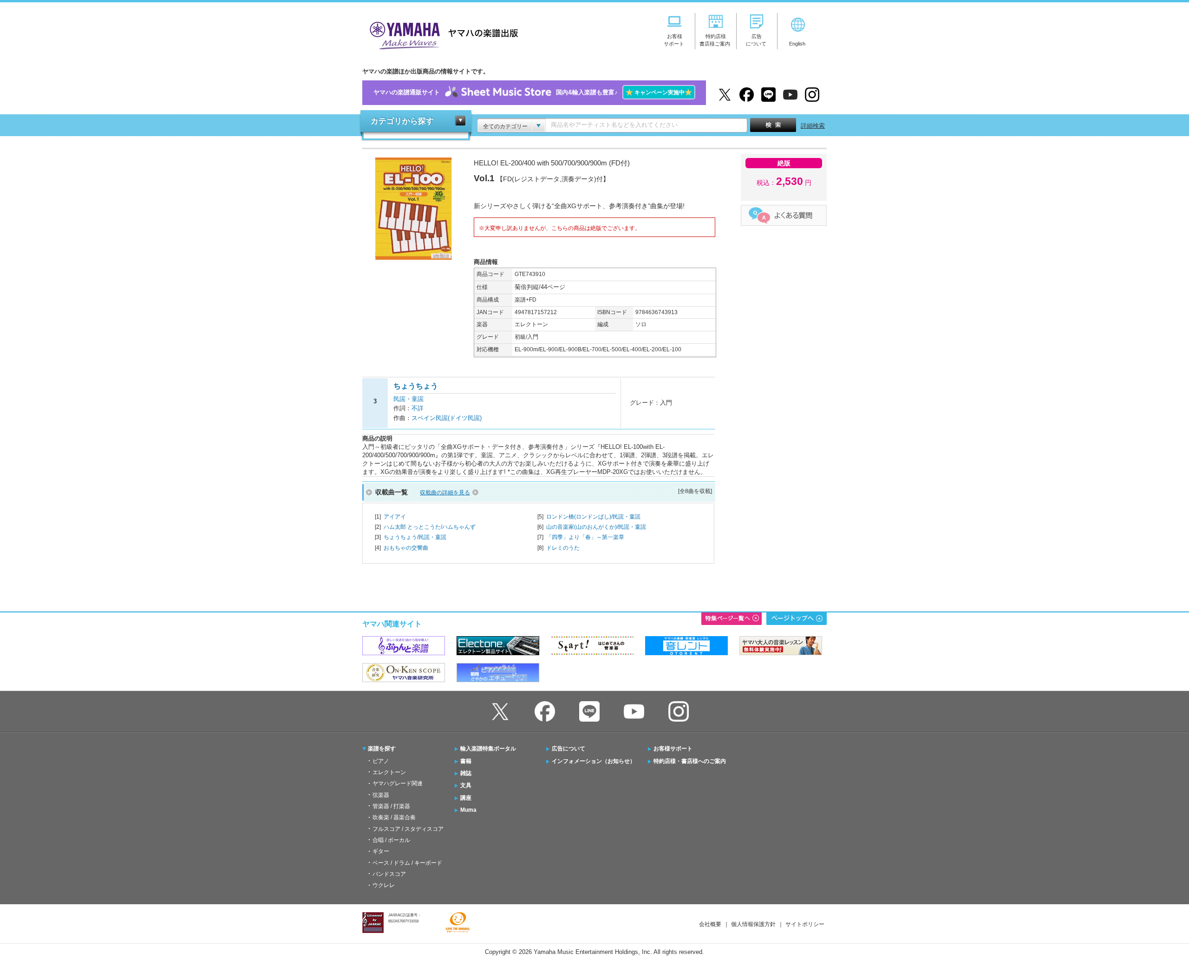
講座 (465, 798)
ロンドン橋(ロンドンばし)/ (593, 516)
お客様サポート (672, 748)
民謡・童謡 (408, 398)
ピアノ (380, 761)
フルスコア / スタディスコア (408, 829)
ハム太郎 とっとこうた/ (430, 527)
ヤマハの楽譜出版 (441, 34)
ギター (380, 851)
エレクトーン (389, 772)
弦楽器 (380, 795)
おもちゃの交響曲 (406, 548)
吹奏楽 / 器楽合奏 (394, 817)
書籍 (465, 761)
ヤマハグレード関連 (397, 783)
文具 (465, 785)
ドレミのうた (563, 548)
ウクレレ (383, 885)
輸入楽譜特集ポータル (488, 748)
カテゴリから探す (402, 121)
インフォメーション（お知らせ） (593, 761)
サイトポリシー (804, 924)
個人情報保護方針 (753, 924)
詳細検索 (813, 125)
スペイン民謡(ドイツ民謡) (447, 417)
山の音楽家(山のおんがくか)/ (596, 527)
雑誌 (465, 773)
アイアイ (395, 516)
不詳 (418, 408)
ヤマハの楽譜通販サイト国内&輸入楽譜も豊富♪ (532, 92)
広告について (568, 748)
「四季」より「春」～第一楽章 (585, 537)
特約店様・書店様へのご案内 (689, 761)
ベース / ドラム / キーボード (407, 863)
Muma (468, 810)
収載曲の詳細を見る (445, 492)
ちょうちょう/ (415, 537)
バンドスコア (389, 874)
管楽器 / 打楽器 (391, 806)
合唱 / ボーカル (391, 840)
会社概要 (710, 924)
